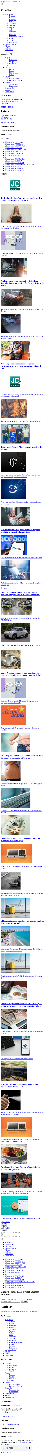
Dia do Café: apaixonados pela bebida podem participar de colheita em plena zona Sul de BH (21, 674)
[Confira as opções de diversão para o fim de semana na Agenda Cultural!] (13, 250)
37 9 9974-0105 (6, 1452)
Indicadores (13, 42)
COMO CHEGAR (7, 107)
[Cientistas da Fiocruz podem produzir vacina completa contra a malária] (15, 807)
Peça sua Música (14, 78)
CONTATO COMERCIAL (10, 1424)
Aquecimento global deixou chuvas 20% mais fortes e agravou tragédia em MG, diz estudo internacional (21, 1192)
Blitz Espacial (13, 73)
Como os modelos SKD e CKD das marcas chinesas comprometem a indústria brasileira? (20, 593)
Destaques (12, 20)
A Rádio (8, 58)
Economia (12, 35)
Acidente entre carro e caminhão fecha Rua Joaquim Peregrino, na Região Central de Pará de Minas (22, 283)
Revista (11, 71)
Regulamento (13, 86)
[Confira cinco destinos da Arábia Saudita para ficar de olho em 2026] (15, 972)
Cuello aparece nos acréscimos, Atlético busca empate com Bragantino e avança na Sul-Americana (20, 476)
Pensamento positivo (16, 37)
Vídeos (7, 46)
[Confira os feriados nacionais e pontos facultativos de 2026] (14, 1215)
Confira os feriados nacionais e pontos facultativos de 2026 (20, 1218)
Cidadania (12, 31)
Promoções (8, 82)
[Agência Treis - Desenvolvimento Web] (25, 1442)
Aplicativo (8, 1246)
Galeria (11, 75)
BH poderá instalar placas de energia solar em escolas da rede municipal (20, 839)
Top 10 (11, 65)
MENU (4, 174)
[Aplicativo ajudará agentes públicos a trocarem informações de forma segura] (15, 579)
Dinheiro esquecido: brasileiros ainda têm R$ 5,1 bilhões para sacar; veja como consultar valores (21, 1005)
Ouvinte (7, 77)
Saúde (11, 29)
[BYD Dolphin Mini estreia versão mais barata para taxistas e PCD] (15, 642)
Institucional (13, 60)
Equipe (11, 62)
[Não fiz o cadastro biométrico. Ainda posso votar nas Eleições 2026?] (16, 863)
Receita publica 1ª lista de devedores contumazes (17, 1059)
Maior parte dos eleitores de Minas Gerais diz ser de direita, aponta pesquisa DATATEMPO (20, 1140)
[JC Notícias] (5, 138)
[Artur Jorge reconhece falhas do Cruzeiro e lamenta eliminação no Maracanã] (13, 498)
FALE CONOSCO (7, 122)
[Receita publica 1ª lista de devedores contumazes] (15, 1055)
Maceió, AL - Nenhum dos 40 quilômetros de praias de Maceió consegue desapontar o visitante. (21, 950)
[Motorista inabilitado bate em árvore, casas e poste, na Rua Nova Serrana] (16, 306)
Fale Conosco (9, 92)
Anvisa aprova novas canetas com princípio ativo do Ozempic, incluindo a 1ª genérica (22, 756)
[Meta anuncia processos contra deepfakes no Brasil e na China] (14, 554)
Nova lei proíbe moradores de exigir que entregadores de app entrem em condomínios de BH (21, 366)
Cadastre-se (9, 50)
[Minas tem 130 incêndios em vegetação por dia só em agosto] (14, 418)
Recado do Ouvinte (15, 80)
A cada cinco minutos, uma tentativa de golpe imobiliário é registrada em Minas (20, 531)
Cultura (11, 27)
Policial (11, 18)
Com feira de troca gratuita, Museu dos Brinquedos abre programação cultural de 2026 (19, 702)
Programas (12, 63)
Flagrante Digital (10, 44)
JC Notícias (9, 14)
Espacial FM (9, 1244)
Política (11, 38)
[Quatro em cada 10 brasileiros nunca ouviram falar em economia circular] (14, 1028)
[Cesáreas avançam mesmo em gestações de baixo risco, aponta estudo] (11, 780)
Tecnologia (13, 23)
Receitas (12, 69)
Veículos (12, 25)
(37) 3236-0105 (16, 1405)
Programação (9, 88)
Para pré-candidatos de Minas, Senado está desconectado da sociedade (19, 1085)
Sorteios (12, 40)
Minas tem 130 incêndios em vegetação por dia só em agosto (21, 421)
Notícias (12, 16)
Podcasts (8, 48)
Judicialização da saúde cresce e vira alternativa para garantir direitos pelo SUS (21, 199)
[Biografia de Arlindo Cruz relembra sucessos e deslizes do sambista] (13, 724)
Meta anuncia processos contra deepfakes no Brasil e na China (21, 558)
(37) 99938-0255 (6, 118)
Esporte (11, 22)
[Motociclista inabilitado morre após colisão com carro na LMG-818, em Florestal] (11, 333)
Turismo (12, 33)
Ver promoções (14, 84)
